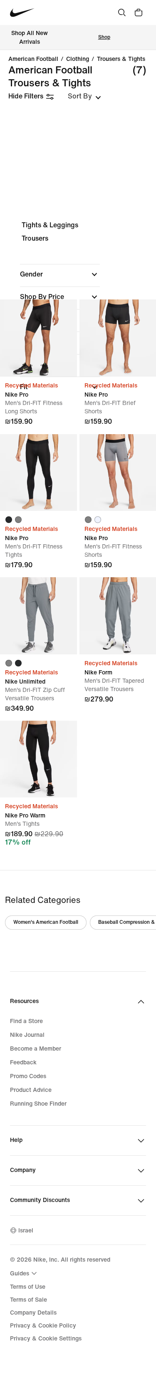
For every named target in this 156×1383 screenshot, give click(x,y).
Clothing (77, 59)
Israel (25, 1230)
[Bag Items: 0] (138, 12)
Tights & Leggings (50, 225)
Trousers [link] (35, 238)
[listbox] (84, 96)
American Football (33, 59)
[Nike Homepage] (22, 12)
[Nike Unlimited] (38, 615)
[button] (60, 274)
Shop (104, 37)
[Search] (121, 12)
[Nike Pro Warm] (38, 759)
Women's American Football (45, 922)
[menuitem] (24, 1273)
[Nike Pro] (38, 338)
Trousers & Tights (121, 59)
